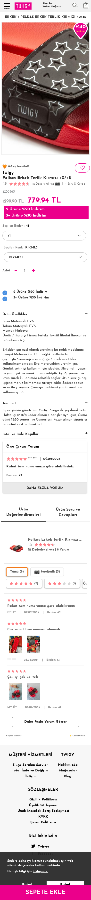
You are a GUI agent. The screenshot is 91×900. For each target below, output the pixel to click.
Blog (67, 776)
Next (84, 88)
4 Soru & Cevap (75, 183)
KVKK (43, 817)
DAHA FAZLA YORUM (44, 488)
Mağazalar (68, 770)
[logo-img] (23, 6)
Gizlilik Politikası (43, 799)
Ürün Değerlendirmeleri (23, 512)
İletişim (30, 776)
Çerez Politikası (43, 822)
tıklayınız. (40, 871)
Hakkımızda (68, 765)
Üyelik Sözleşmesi (43, 805)
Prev (7, 88)
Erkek (11, 17)
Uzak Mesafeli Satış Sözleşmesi (43, 811)
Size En (51, 5)
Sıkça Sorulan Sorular (30, 765)
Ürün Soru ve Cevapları (68, 512)
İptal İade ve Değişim (30, 770)
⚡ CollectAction (77, 736)
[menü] (7, 5)
